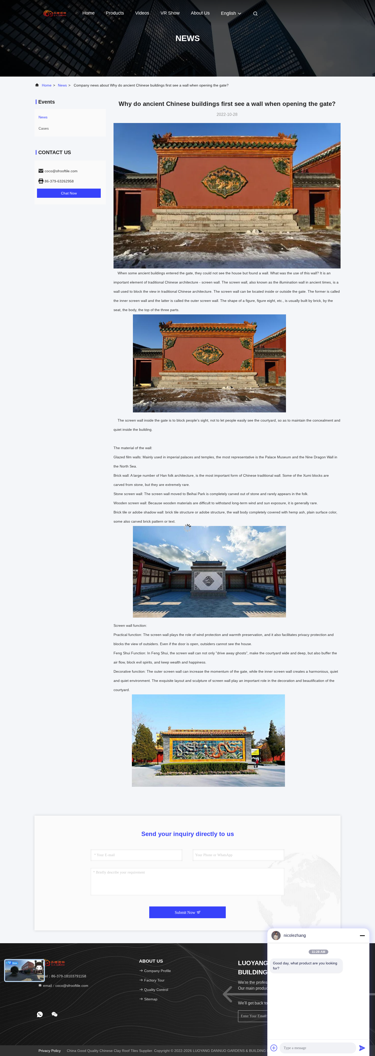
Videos (142, 13)
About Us (200, 13)
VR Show (170, 13)
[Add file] (274, 1047)
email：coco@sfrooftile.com (65, 986)
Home (88, 13)
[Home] (55, 13)
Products (115, 13)
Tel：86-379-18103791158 (64, 976)
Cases (44, 128)
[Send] (362, 1047)
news (62, 85)
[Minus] (362, 935)
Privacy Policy (50, 1051)
